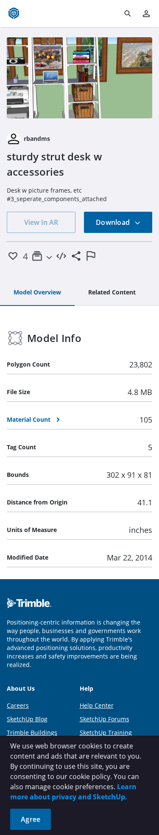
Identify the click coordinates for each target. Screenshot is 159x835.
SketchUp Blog (27, 719)
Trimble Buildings (32, 733)
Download (113, 222)
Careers (18, 705)
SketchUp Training (106, 733)
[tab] (37, 293)
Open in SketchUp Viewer (79, 77)
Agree (30, 819)
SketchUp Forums (104, 719)
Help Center (97, 705)
